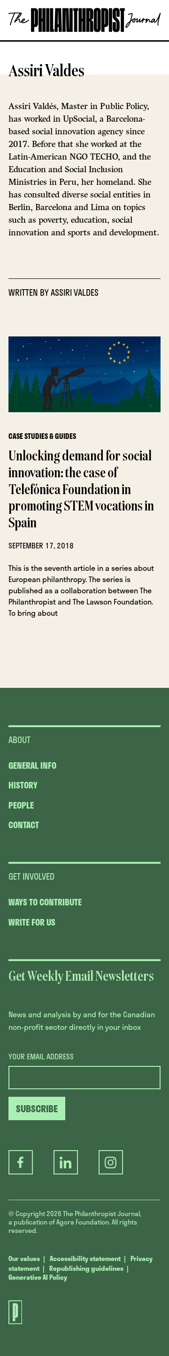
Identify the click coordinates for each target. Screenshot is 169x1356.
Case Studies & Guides (42, 436)
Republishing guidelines (86, 1268)
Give (35, 39)
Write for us (31, 922)
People (21, 805)
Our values (24, 1258)
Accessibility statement (85, 1258)
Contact (23, 824)
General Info (32, 765)
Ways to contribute (45, 902)
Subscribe (80, 39)
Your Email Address (41, 1056)
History (23, 785)
